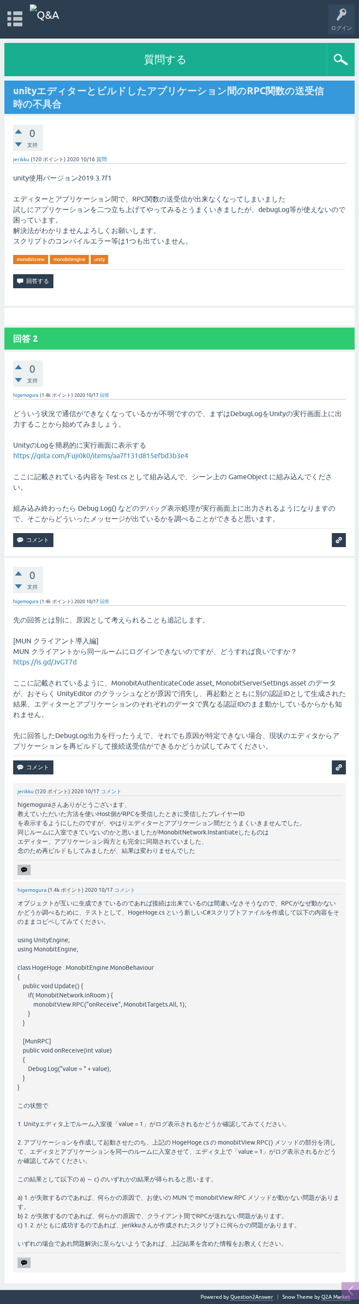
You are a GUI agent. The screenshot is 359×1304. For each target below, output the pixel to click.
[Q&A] (44, 15)
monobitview (31, 259)
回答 (104, 395)
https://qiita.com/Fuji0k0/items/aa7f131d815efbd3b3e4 (100, 455)
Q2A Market (335, 1297)
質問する (165, 59)
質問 (101, 159)
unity (99, 259)
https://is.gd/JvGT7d (45, 662)
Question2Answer (251, 1297)
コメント (111, 791)
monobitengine (69, 259)
